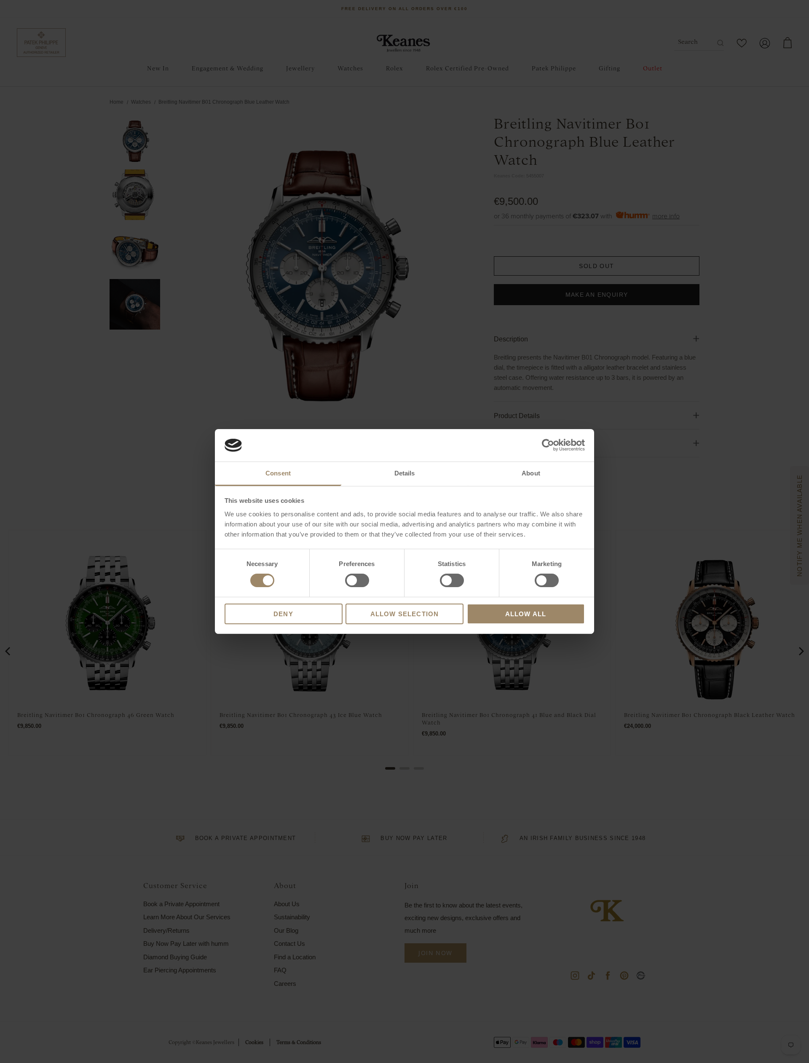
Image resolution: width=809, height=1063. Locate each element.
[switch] (357, 580)
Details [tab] (404, 473)
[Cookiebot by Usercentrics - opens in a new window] (548, 445)
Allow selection (404, 613)
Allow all (525, 613)
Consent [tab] (278, 473)
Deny (283, 613)
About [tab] (531, 473)
